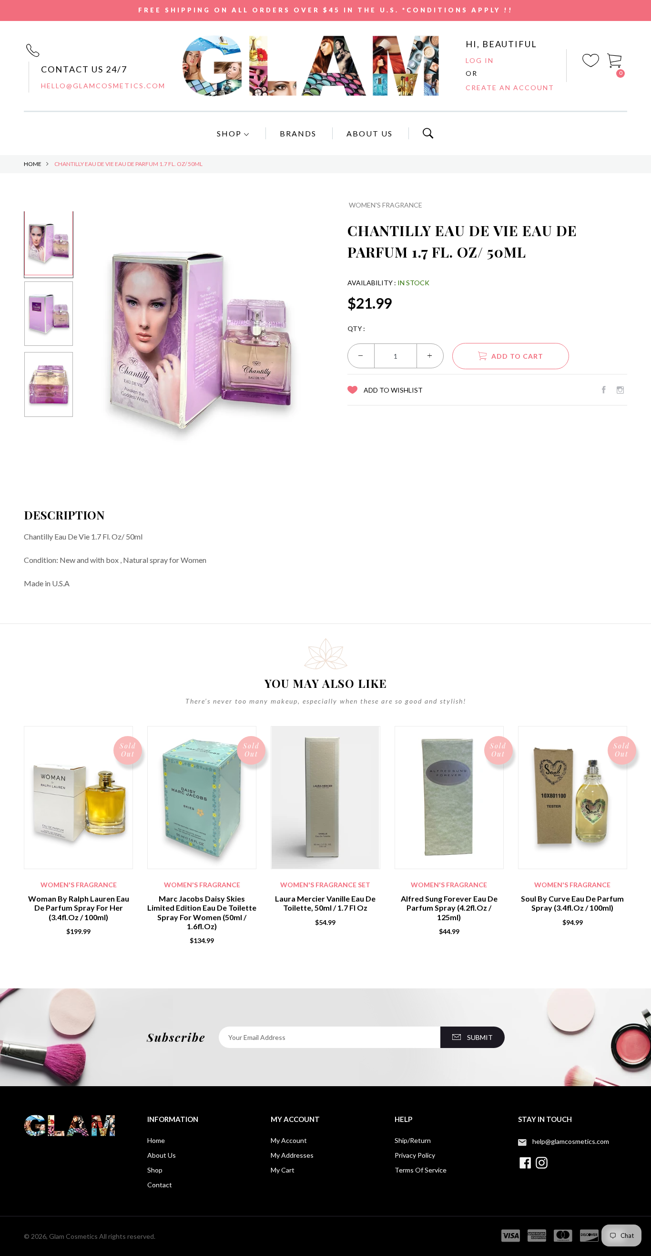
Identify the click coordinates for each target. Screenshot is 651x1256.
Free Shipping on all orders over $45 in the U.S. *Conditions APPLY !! (325, 10)
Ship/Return (413, 1140)
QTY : (356, 328)
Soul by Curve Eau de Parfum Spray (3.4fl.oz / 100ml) (572, 903)
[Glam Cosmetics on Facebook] (604, 389)
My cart (283, 1170)
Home (32, 163)
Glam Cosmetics (73, 1236)
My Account (289, 1140)
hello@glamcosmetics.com (103, 86)
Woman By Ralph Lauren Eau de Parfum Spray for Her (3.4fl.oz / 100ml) (78, 907)
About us (161, 1155)
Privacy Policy (415, 1155)
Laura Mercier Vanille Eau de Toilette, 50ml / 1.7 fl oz (325, 903)
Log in (480, 60)
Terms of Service (421, 1170)
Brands (298, 133)
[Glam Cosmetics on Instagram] (620, 389)
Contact (159, 1185)
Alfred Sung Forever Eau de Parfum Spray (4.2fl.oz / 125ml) (449, 907)
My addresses (292, 1155)
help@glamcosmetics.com (570, 1141)
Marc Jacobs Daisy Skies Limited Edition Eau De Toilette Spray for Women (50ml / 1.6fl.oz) (201, 912)
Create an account (510, 87)
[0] (615, 60)
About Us (369, 133)
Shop (230, 133)
